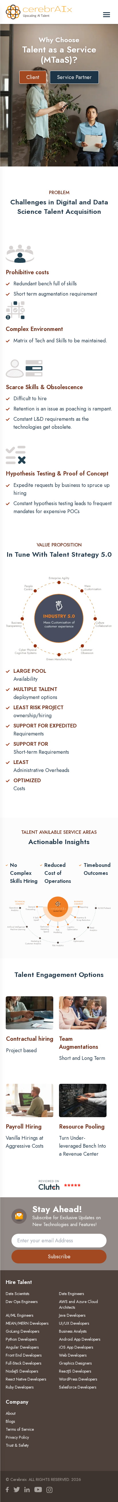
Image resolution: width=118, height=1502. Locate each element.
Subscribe (59, 1256)
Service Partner (74, 77)
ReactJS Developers (75, 1371)
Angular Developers (22, 1347)
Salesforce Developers (77, 1387)
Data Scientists (17, 1293)
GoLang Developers (22, 1331)
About (10, 1413)
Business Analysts (72, 1331)
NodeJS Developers (22, 1371)
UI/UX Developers (74, 1323)
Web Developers (72, 1355)
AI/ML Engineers (19, 1315)
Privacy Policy (17, 1437)
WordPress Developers (78, 1379)
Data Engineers (71, 1293)
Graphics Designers (75, 1363)
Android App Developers (79, 1339)
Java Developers (72, 1315)
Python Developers (21, 1339)
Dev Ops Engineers (22, 1301)
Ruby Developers (20, 1387)
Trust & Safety (17, 1445)
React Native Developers (26, 1379)
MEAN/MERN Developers (27, 1323)
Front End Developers (24, 1355)
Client (32, 77)
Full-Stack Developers (23, 1363)
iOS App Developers (76, 1347)
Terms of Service (20, 1429)
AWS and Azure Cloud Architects (78, 1304)
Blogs (10, 1421)
